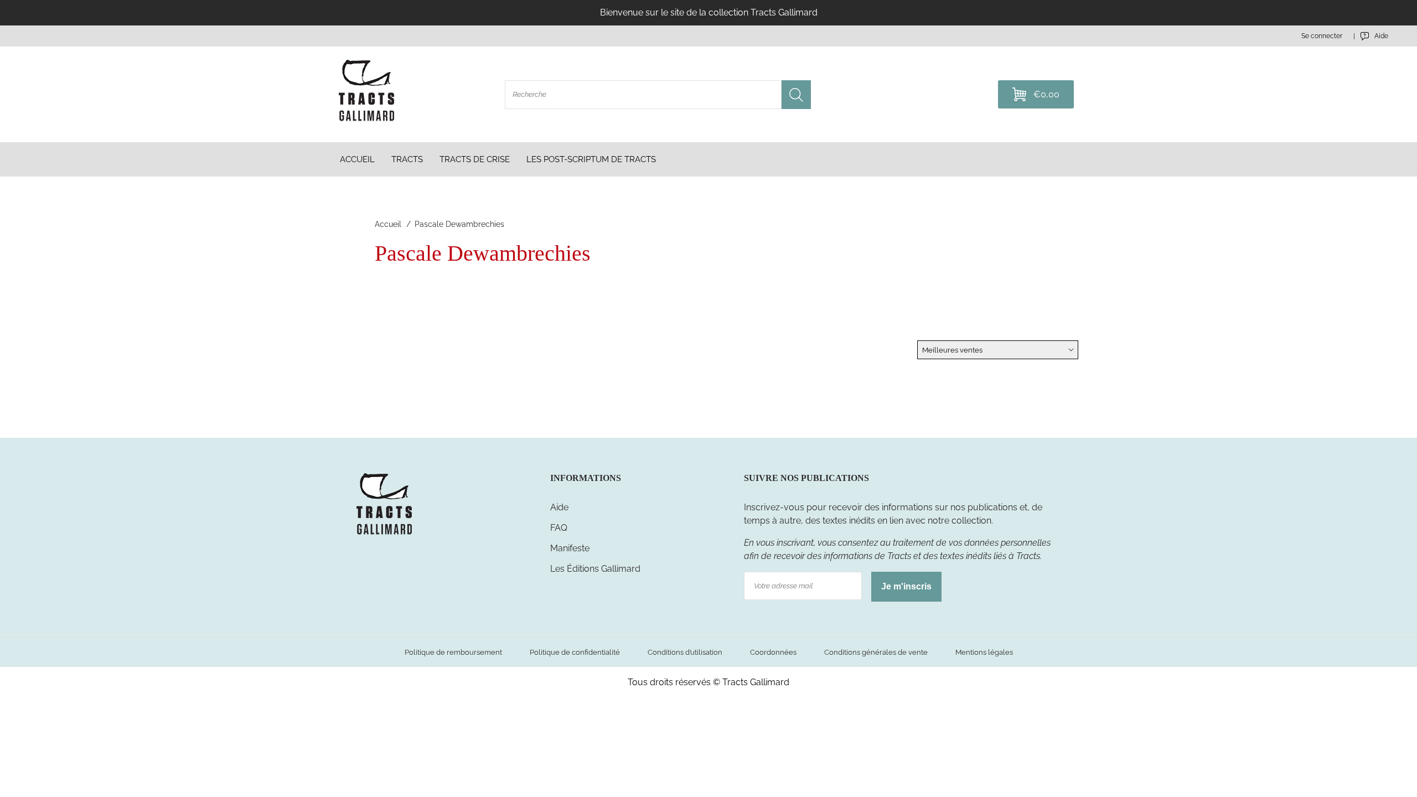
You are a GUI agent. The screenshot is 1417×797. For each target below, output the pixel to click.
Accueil (388, 224)
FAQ (558, 527)
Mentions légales (984, 652)
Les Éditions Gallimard (595, 568)
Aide (559, 507)
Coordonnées (773, 652)
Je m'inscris (906, 586)
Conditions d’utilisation (685, 652)
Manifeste (569, 548)
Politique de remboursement (453, 652)
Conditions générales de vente (876, 652)
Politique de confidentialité (575, 652)
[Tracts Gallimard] (384, 534)
